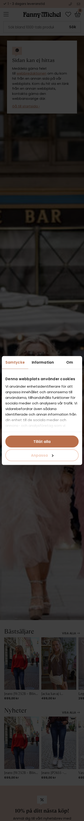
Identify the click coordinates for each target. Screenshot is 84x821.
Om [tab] (69, 362)
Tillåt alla (42, 441)
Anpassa (39, 455)
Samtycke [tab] (15, 362)
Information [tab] (43, 362)
